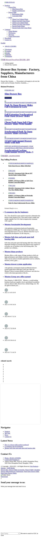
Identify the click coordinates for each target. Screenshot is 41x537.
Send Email (4, 476)
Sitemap (3, 468)
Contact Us (8, 40)
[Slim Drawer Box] (9, 90)
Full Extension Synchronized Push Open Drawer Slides (19, 115)
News (6, 435)
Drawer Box (12, 7)
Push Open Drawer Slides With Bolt (19, 166)
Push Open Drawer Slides (8, 473)
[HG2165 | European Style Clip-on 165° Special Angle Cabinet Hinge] (11, 171)
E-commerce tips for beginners (16, 212)
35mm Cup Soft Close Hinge (21, 24)
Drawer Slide (12, 12)
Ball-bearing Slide (17, 14)
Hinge (10, 17)
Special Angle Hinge (18, 26)
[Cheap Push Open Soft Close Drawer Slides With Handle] (8, 120)
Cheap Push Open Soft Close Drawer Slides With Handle (19, 123)
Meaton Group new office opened (18, 277)
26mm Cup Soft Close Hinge (21, 21)
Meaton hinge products (14, 252)
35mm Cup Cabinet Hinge (20, 23)
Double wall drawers (18, 11)
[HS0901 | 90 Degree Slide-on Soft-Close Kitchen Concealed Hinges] (11, 178)
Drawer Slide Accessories (17, 470)
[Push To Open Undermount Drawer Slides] (21, 200)
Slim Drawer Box (17, 9)
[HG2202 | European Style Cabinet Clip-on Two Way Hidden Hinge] (11, 185)
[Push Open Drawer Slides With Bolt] (21, 163)
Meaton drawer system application (18, 264)
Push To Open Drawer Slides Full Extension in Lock (19, 106)
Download (8, 38)
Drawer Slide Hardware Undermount (12, 471)
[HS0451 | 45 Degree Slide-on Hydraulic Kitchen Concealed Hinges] (11, 193)
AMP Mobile (11, 468)
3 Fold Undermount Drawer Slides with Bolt (18, 142)
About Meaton (12, 31)
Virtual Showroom (14, 36)
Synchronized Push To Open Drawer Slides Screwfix (18, 132)
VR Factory (12, 33)
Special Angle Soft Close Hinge (21, 28)
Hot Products (34, 466)
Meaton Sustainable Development (18, 224)
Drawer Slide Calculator (32, 470)
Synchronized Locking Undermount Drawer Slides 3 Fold (19, 152)
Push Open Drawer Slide (31, 471)
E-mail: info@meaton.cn (12, 460)
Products (7, 5)
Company (7, 29)
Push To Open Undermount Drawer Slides (21, 203)
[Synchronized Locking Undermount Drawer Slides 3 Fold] (20, 148)
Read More (8, 98)
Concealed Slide (17, 16)
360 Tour (11, 34)
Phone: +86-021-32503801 (13, 458)
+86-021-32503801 (10, 46)
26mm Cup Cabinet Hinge (20, 19)
